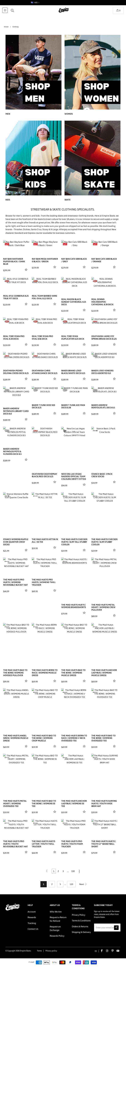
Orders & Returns (80, 926)
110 (73, 871)
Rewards (32, 917)
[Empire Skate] (64, 12)
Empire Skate (25, 951)
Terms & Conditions (81, 920)
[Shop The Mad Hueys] (35, 496)
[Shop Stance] (95, 431)
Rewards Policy (57, 936)
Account (32, 911)
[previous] (64, 444)
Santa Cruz (36, 229)
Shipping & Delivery (81, 932)
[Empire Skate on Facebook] (102, 950)
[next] (27, 243)
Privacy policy (51, 951)
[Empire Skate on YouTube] (118, 950)
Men (33, 75)
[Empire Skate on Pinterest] (112, 950)
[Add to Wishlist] (26, 269)
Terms (39, 951)
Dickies (26, 229)
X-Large (54, 229)
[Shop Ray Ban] (7, 244)
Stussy (45, 229)
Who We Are (56, 911)
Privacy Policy (78, 915)
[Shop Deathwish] (95, 321)
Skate (92, 161)
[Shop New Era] (65, 431)
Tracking (32, 923)
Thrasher (18, 229)
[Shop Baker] (65, 356)
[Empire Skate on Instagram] (107, 950)
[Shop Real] (7, 281)
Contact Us (33, 929)
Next (81, 884)
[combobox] (35, 2)
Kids (33, 161)
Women (92, 75)
